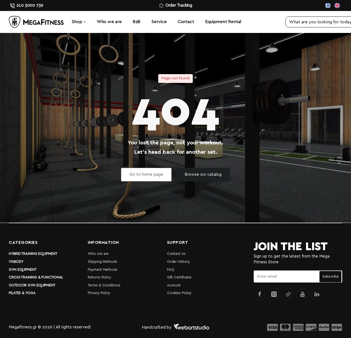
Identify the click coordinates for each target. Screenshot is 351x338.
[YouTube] (302, 294)
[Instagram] (274, 294)
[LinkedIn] (317, 294)
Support (177, 242)
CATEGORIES (23, 242)
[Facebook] (260, 294)
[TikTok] (288, 294)
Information (103, 242)
